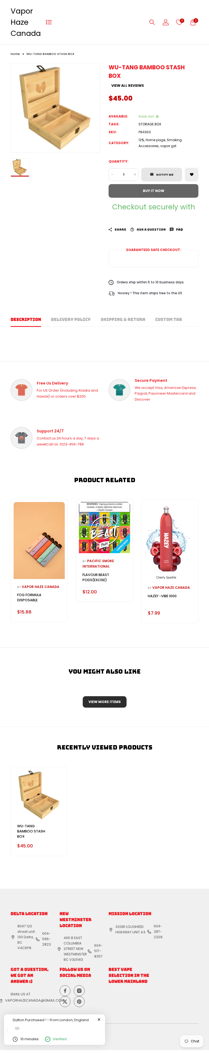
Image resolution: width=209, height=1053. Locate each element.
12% (141, 140)
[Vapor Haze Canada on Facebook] (65, 990)
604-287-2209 (158, 931)
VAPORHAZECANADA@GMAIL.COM (34, 1000)
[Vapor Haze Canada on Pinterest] (79, 1001)
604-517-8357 (98, 951)
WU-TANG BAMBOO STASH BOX (31, 831)
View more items (104, 701)
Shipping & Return (123, 319)
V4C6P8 (24, 948)
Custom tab (168, 319)
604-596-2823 (46, 939)
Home (15, 54)
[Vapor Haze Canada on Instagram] (79, 990)
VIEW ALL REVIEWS (127, 86)
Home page (155, 140)
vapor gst (168, 146)
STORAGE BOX (150, 124)
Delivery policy (71, 319)
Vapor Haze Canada (26, 22)
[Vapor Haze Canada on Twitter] (65, 1001)
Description (26, 319)
